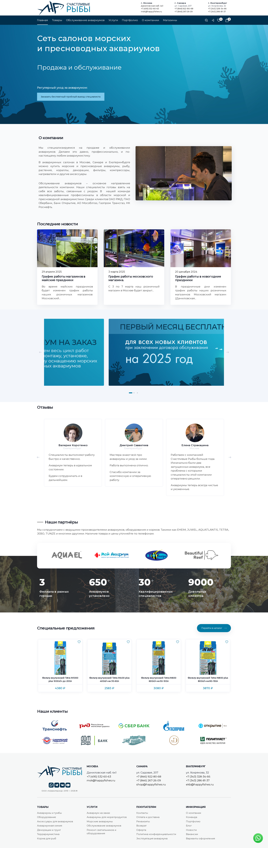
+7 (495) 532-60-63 (150, 8)
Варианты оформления (200, 838)
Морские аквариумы (100, 821)
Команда (191, 817)
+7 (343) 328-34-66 (217, 8)
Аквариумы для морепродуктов (107, 817)
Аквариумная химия (49, 825)
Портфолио (130, 20)
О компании (150, 20)
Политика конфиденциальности (156, 834)
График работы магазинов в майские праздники (63, 278)
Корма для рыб (46, 838)
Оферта (141, 829)
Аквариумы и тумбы (49, 812)
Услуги (113, 20)
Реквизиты (143, 821)
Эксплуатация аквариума (152, 838)
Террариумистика (48, 834)
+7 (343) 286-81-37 (217, 11)
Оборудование (46, 817)
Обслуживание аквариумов (85, 20)
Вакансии (192, 834)
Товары (57, 20)
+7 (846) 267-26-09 (184, 11)
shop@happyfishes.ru (151, 784)
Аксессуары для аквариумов (55, 821)
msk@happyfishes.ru (151, 11)
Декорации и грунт (49, 829)
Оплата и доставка (147, 817)
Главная (42, 20)
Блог (189, 825)
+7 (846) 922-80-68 (184, 8)
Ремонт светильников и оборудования (101, 831)
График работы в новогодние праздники (198, 278)
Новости (191, 829)
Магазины (170, 20)
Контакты (142, 812)
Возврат (141, 825)
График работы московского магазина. (130, 278)
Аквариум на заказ (98, 812)
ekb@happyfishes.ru (200, 784)
